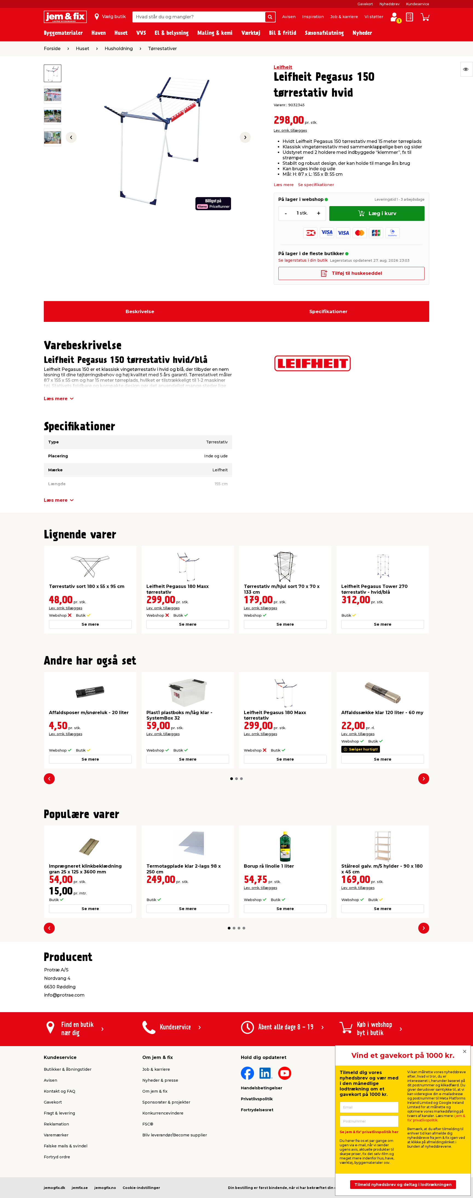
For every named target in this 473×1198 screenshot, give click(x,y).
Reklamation (56, 1124)
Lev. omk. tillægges (290, 130)
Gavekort (365, 4)
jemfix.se (80, 1188)
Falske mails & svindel (65, 1146)
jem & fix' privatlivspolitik (436, 1118)
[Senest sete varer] (467, 69)
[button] (231, 778)
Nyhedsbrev (390, 4)
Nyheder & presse (160, 1080)
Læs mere (284, 184)
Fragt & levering (59, 1113)
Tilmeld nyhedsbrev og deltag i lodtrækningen (403, 1184)
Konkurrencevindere (162, 1113)
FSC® (147, 1124)
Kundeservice (417, 4)
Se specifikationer (316, 184)
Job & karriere (344, 16)
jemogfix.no (105, 1188)
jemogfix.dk (54, 1188)
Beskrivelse (140, 311)
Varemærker (56, 1135)
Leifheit (283, 67)
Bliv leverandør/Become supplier (174, 1135)
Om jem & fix (155, 1091)
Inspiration (313, 16)
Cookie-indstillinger (141, 1188)
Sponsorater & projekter (166, 1102)
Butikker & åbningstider (67, 1069)
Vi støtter (374, 16)
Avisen (289, 16)
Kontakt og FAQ (59, 1091)
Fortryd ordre (57, 1156)
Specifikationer (328, 311)
